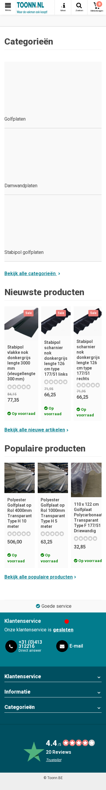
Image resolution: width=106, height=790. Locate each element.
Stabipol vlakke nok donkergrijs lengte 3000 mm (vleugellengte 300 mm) (21, 363)
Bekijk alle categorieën (30, 273)
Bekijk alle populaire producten (38, 577)
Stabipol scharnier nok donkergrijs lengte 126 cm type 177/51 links (56, 358)
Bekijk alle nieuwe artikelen (34, 430)
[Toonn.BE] (35, 7)
